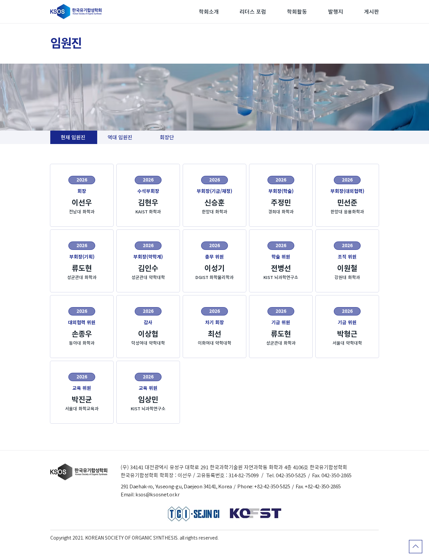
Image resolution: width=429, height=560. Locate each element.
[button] (208, 11)
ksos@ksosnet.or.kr (157, 494)
